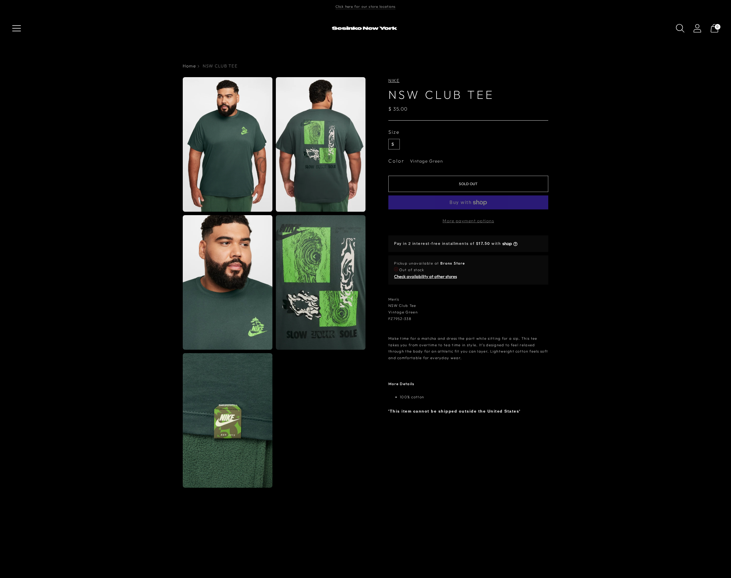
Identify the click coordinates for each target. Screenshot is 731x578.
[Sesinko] (365, 28)
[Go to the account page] (697, 28)
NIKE (393, 80)
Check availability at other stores (425, 276)
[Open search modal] (680, 28)
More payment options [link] (468, 220)
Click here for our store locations (366, 6)
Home (189, 66)
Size (394, 132)
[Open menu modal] (17, 28)
